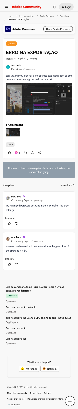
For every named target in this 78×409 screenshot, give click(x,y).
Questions (64, 16)
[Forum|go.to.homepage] (27, 7)
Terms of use (35, 393)
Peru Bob (16, 196)
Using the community (17, 393)
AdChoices (15, 404)
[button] (6, 7)
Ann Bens (16, 237)
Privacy (47, 393)
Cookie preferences (15, 398)
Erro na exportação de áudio (21, 307)
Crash (10, 144)
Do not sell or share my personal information (47, 398)
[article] (39, 210)
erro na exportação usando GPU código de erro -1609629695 (38, 317)
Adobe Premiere (47, 16)
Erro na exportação (16, 328)
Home (10, 16)
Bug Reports (12, 322)
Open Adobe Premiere (58, 28)
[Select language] (55, 7)
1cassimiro (16, 65)
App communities (26, 16)
